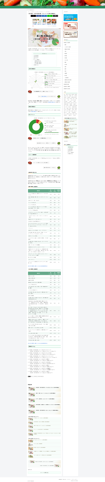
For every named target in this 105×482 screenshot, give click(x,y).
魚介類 (66, 64)
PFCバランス (36, 58)
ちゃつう (33, 376)
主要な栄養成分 (36, 55)
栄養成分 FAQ (70, 153)
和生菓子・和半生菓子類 (38, 376)
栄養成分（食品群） (67, 42)
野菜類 (66, 55)
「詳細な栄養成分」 (44, 96)
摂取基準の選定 (66, 84)
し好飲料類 (66, 77)
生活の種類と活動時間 (38, 63)
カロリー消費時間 (36, 59)
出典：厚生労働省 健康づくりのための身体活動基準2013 (37, 343)
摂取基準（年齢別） (67, 86)
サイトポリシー (69, 479)
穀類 (65, 44)
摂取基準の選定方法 (51, 102)
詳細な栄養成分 (33, 111)
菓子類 (29, 376)
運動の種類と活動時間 (38, 62)
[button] (55, 16)
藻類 (65, 62)
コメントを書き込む (44, 472)
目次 (43, 53)
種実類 (66, 53)
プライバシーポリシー (74, 479)
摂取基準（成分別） (67, 88)
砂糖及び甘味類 (67, 49)
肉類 (65, 66)
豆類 (65, 51)
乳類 (65, 71)
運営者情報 (60, 479)
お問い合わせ (64, 479)
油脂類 (66, 73)
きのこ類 (66, 60)
